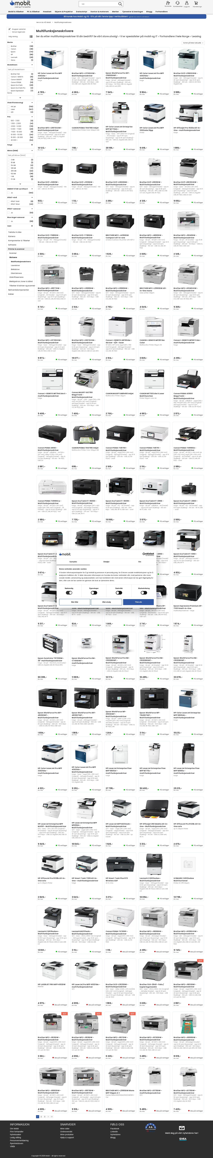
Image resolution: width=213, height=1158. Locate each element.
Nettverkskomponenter (18, 290)
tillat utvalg (106, 602)
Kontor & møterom (100, 11)
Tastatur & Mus (14, 232)
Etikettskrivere (16, 273)
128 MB (13, 168)
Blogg (149, 11)
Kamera (11, 236)
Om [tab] (139, 562)
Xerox (12, 60)
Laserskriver (15, 265)
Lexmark (13, 57)
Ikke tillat (74, 602)
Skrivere (13, 257)
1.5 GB (12, 179)
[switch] (94, 593)
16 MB (12, 162)
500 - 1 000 (14, 121)
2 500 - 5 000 (15, 126)
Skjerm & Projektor (64, 11)
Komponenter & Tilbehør (19, 240)
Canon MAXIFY (16, 79)
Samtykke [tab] (73, 562)
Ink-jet (13, 106)
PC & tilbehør (33, 11)
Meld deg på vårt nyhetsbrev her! (181, 1133)
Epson (12, 52)
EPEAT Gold (14, 201)
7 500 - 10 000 (16, 132)
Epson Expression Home (15, 92)
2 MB (12, 160)
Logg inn (186, 3)
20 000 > (14, 140)
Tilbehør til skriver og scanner (21, 285)
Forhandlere (162, 11)
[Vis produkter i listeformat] (31, 37)
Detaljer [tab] (107, 562)
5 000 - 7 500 (15, 129)
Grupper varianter (19, 29)
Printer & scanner (16, 249)
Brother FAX (15, 74)
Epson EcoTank (16, 85)
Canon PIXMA (15, 82)
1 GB (12, 176)
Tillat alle (138, 602)
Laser (12, 109)
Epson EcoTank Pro (17, 88)
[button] (150, 1128)
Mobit (49, 22)
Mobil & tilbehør (16, 11)
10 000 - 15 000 (16, 134)
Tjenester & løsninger (132, 11)
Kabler (11, 294)
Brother (13, 46)
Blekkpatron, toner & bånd (21, 281)
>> (52, 1117)
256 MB (13, 171)
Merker (115, 11)
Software (12, 245)
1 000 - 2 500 (15, 123)
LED (11, 112)
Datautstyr (81, 11)
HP (11, 54)
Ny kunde (168, 6)
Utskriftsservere (16, 277)
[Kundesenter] (177, 3)
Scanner (13, 253)
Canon (13, 49)
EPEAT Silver (15, 204)
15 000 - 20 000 (16, 137)
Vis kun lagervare (18, 32)
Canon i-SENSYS (16, 77)
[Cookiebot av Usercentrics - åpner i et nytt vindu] (144, 554)
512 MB (13, 174)
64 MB (13, 165)
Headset (47, 11)
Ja (11, 193)
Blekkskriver (15, 269)
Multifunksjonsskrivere (62, 22)
